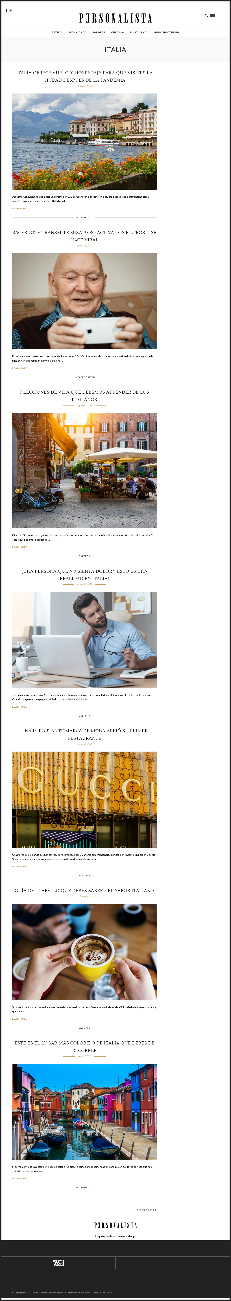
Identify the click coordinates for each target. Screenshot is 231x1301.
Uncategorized (84, 377)
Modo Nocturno (166, 32)
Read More (19, 208)
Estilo (57, 32)
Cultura (117, 32)
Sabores (99, 32)
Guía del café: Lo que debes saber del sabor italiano (84, 891)
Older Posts (145, 1210)
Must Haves (139, 32)
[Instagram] (11, 11)
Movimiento (77, 32)
